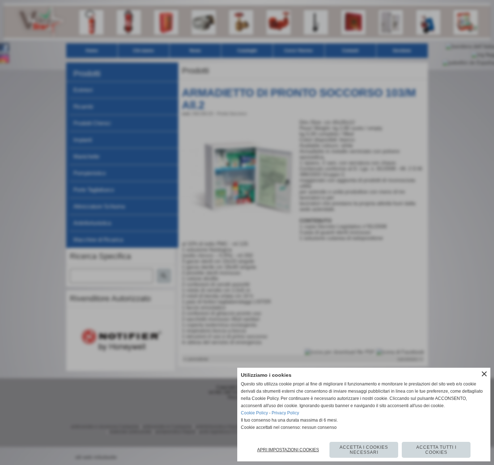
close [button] (484, 374)
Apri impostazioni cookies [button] (288, 449)
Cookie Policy (254, 412)
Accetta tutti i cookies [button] (436, 450)
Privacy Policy (285, 412)
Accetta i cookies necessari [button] (364, 450)
